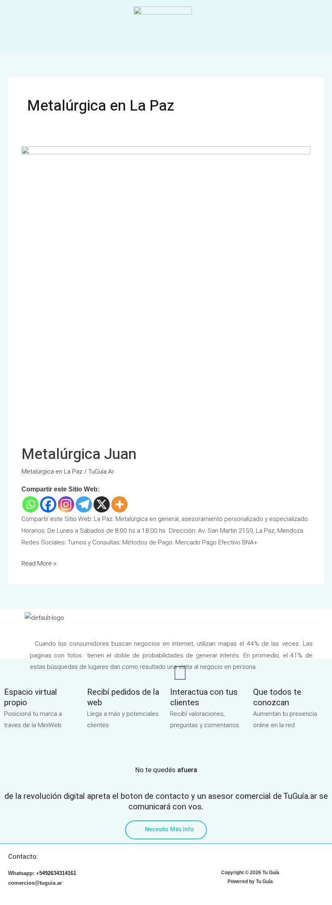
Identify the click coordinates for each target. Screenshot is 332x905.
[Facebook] (48, 504)
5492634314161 (57, 873)
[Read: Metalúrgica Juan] (166, 290)
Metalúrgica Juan (78, 454)
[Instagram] (66, 504)
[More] (119, 504)
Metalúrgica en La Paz (52, 471)
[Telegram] (84, 504)
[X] (102, 504)
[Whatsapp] (30, 504)
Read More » (38, 562)
